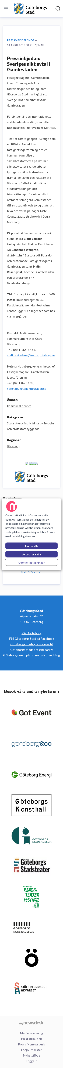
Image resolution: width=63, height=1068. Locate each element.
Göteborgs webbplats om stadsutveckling (31, 655)
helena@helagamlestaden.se (26, 389)
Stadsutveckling (17, 423)
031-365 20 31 (31, 572)
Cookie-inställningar (31, 562)
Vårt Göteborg (31, 633)
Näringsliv (36, 423)
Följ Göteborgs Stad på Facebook (31, 638)
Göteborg (13, 446)
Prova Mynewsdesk (31, 1044)
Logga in (31, 1061)
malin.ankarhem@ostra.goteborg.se (31, 355)
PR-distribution (31, 1039)
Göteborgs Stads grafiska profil (31, 644)
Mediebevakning (31, 1033)
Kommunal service (19, 406)
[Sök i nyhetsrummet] (58, 8)
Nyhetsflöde (31, 1055)
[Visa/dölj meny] (6, 9)
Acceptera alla (31, 554)
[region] (31, 534)
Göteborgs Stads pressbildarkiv (31, 650)
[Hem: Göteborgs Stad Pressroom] (30, 8)
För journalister (31, 1050)
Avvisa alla (31, 545)
